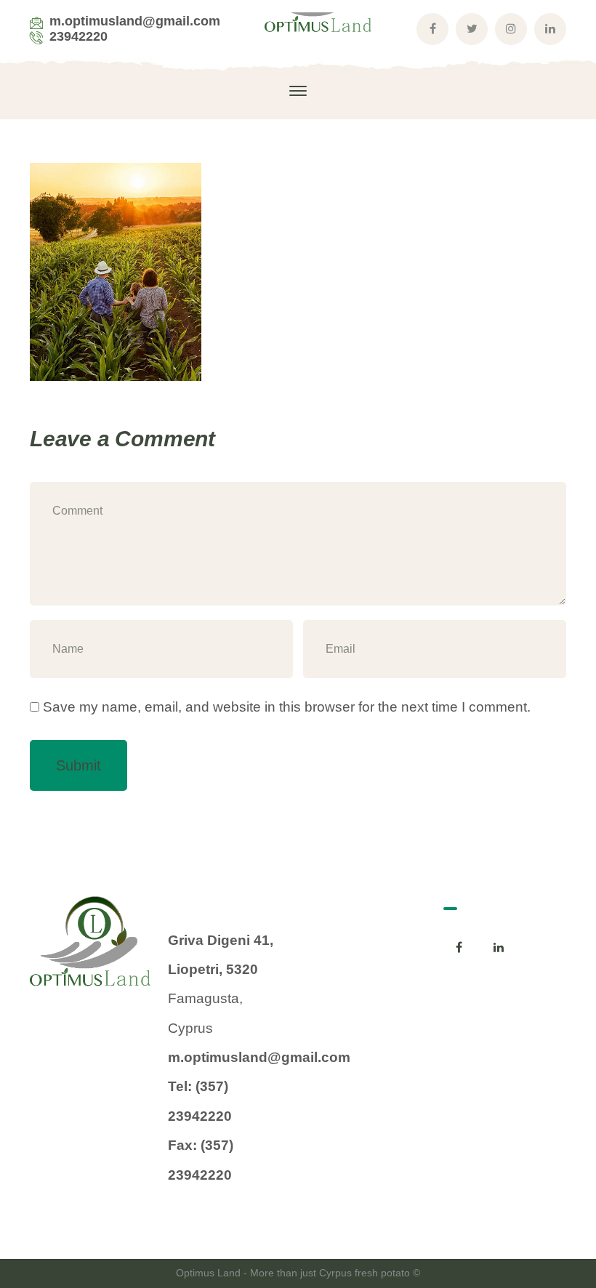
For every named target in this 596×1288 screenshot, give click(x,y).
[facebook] (459, 948)
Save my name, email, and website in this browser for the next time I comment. (287, 707)
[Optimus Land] (319, 28)
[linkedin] (499, 948)
